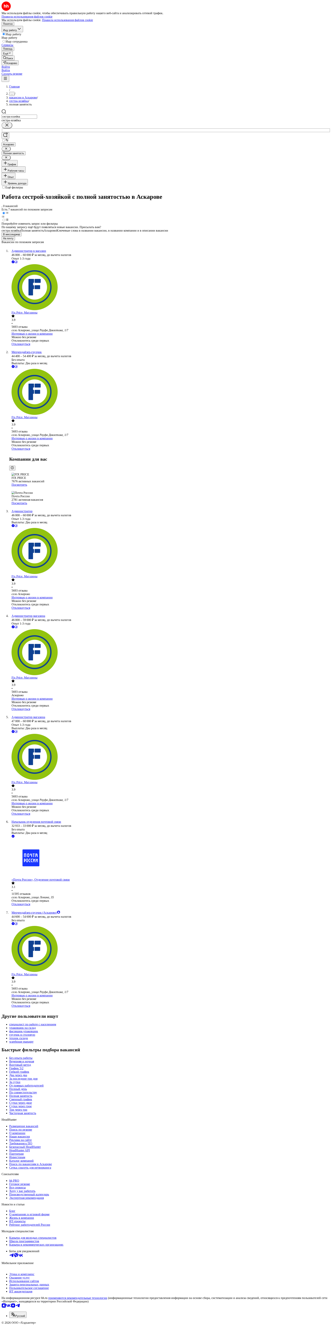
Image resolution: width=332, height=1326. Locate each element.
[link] (8, 58)
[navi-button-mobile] (5, 79)
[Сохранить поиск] (5, 135)
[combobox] (19, 117)
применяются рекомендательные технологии (77, 1298)
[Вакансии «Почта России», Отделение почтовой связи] (170, 858)
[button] (6, 66)
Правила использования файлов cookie (67, 20)
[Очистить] (7, 125)
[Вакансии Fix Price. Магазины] (170, 287)
